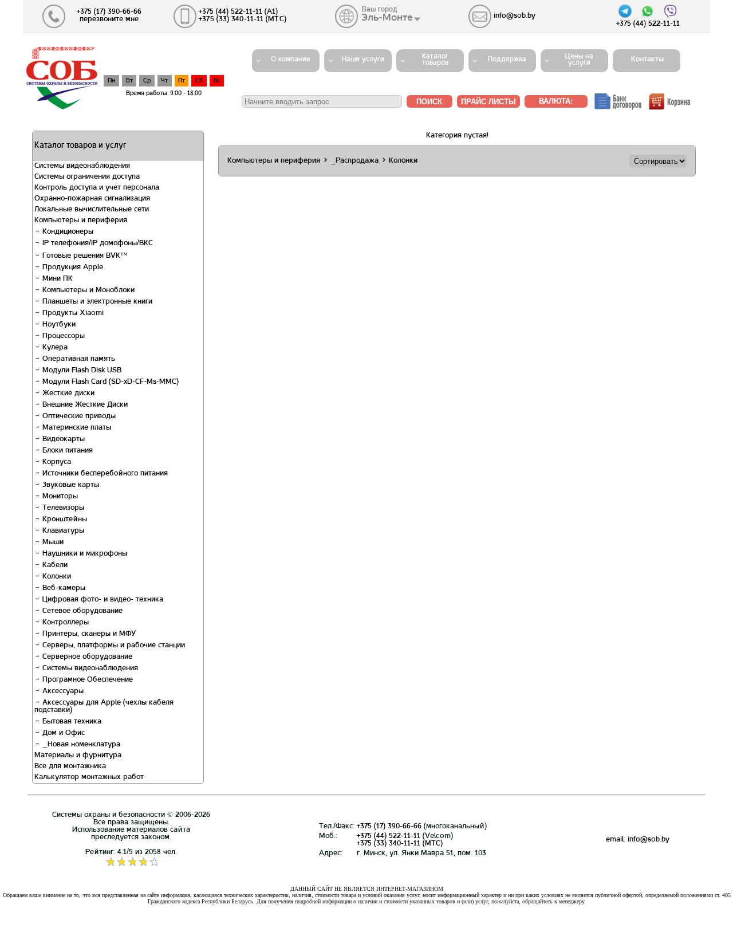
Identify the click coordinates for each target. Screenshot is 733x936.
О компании (290, 59)
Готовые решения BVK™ (84, 256)
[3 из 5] (131, 862)
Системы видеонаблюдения (89, 668)
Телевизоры (62, 508)
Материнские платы (75, 427)
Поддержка (507, 59)
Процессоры (62, 336)
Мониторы (59, 496)
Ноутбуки (58, 324)
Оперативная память (77, 359)
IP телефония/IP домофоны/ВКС (96, 243)
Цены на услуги (579, 60)
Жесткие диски (67, 393)
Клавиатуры (62, 531)
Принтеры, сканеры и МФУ (88, 634)
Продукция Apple (71, 267)
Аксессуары (62, 691)
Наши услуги (363, 59)
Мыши (52, 542)
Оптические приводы (78, 416)
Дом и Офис (62, 733)
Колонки (55, 576)
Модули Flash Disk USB (80, 370)
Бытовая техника (70, 721)
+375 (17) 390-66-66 (389, 826)
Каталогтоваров (435, 60)
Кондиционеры (66, 232)
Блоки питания (66, 450)
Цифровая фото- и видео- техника (101, 599)
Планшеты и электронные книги (96, 301)
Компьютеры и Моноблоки (87, 290)
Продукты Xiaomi (72, 313)
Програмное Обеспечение (86, 680)
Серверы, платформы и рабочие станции (112, 645)
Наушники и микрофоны (83, 553)
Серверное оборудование (86, 657)
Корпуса (55, 462)
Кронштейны (63, 519)
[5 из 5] (153, 862)
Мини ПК (56, 279)
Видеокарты (62, 439)
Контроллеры (64, 622)
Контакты (644, 59)
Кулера (54, 347)
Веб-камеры (62, 588)
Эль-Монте (387, 17)
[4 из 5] (142, 862)
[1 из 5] (109, 862)
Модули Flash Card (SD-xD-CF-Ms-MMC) (109, 382)
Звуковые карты (69, 485)
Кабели (54, 565)
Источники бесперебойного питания (104, 473)
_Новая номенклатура (80, 744)
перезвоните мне (109, 19)
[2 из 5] (120, 862)
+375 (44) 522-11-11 (388, 836)
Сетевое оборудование (81, 611)
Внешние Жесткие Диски (84, 405)
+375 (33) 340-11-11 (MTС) (400, 843)
